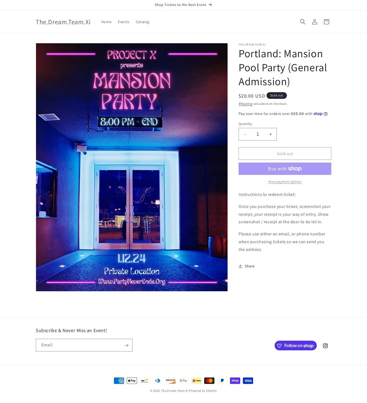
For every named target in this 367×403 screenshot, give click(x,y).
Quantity (245, 123)
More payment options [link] (284, 181)
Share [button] (250, 266)
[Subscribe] (126, 345)
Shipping (245, 104)
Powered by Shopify (203, 391)
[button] (303, 22)
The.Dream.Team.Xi (175, 391)
